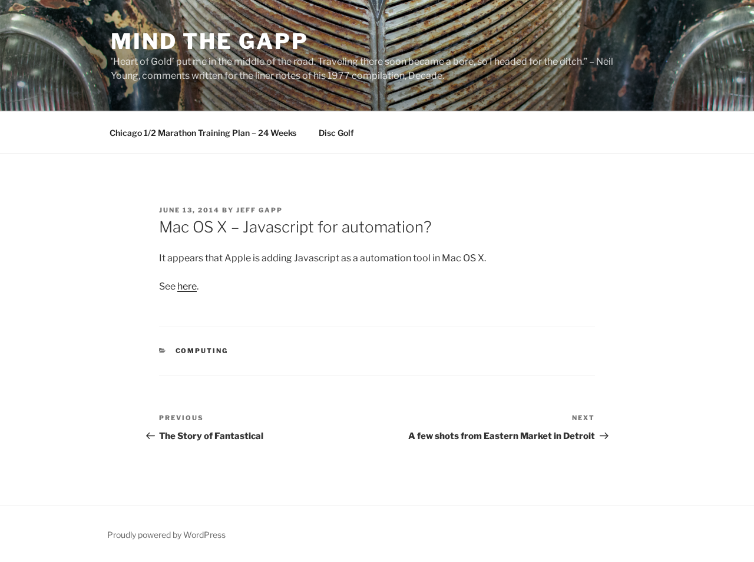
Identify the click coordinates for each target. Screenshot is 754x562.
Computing (202, 351)
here (187, 286)
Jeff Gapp (259, 210)
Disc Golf (336, 133)
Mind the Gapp (209, 41)
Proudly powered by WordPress (166, 535)
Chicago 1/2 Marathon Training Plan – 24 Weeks (203, 133)
